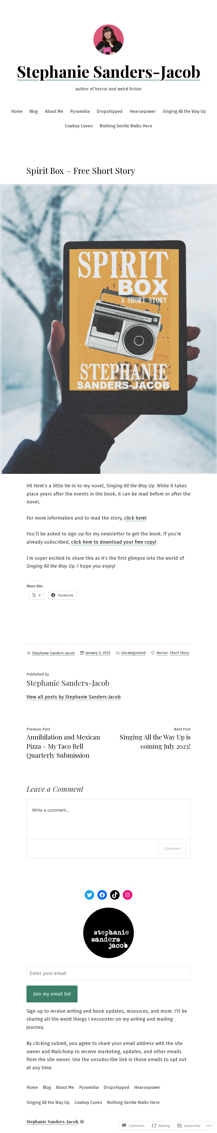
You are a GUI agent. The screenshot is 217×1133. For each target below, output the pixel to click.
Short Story (179, 653)
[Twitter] (89, 895)
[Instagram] (127, 895)
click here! (135, 518)
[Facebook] (102, 895)
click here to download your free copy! (113, 542)
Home (16, 111)
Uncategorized (133, 653)
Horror (162, 653)
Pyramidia (80, 111)
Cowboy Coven (79, 125)
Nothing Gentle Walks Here (126, 125)
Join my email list (52, 994)
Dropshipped (110, 111)
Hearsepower (143, 111)
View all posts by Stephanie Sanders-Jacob (73, 697)
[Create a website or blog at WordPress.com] (82, 1121)
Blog (33, 111)
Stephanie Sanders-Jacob (108, 71)
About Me (54, 111)
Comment (172, 848)
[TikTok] (115, 895)
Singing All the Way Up (184, 111)
